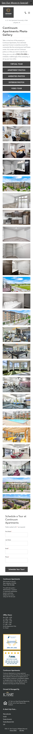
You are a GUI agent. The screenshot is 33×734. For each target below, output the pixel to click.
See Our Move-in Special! (15, 2)
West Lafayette (7, 714)
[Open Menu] (29, 13)
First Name (8, 531)
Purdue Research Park (8, 721)
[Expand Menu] (29, 9)
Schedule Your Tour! (16, 569)
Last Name (8, 540)
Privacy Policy (13, 730)
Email (6, 548)
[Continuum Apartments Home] (8, 12)
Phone (7, 557)
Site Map (21, 730)
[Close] (31, 3)
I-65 (4, 724)
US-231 (5, 716)
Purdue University (7, 719)
